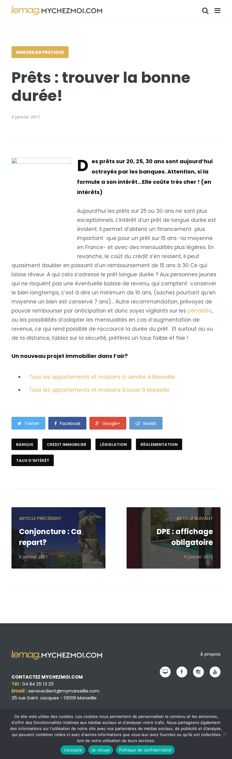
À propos (210, 654)
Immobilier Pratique (40, 52)
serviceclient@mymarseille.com (63, 691)
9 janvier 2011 (25, 117)
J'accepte (72, 750)
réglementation (159, 444)
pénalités (200, 310)
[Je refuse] (224, 734)
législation (113, 444)
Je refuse (100, 750)
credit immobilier (66, 444)
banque (24, 444)
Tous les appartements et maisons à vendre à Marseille (102, 377)
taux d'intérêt (32, 460)
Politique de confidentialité (145, 750)
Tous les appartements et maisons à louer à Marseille (99, 390)
